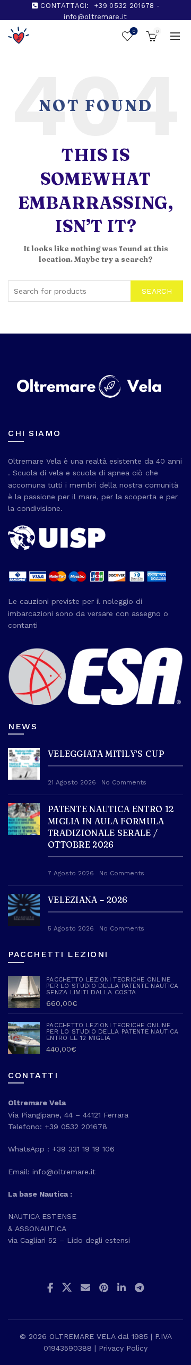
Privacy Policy (123, 1348)
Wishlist (133, 31)
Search (157, 291)
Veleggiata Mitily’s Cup (106, 753)
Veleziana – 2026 (88, 899)
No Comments (123, 782)
